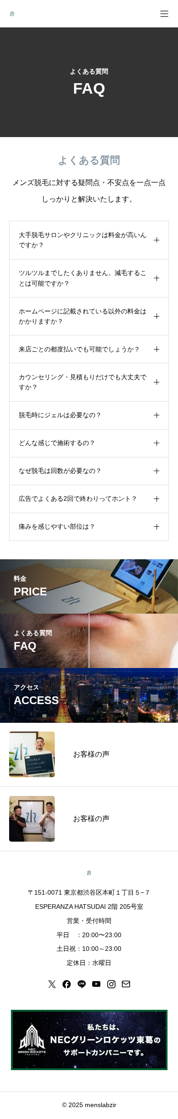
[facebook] (67, 984)
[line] (82, 984)
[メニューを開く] (164, 13)
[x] (52, 984)
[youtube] (96, 984)
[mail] (126, 984)
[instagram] (111, 984)
